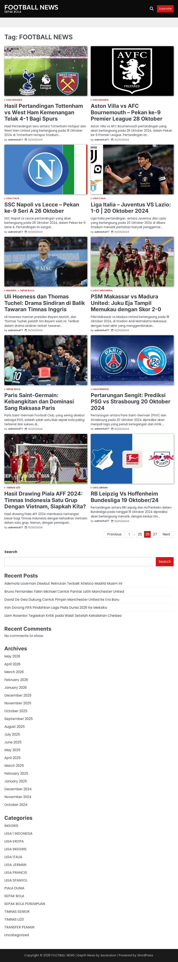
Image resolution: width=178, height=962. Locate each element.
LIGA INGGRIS (14, 100)
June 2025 (12, 742)
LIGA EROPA (14, 841)
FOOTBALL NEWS (31, 7)
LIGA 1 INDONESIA (103, 291)
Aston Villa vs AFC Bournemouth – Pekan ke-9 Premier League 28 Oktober (126, 112)
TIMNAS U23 (13, 488)
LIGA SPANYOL (15, 880)
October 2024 (16, 804)
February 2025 (16, 773)
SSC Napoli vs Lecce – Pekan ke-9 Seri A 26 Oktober (41, 207)
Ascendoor (108, 955)
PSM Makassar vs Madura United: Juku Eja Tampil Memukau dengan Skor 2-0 (126, 302)
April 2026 (12, 664)
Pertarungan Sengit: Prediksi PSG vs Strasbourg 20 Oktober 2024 (130, 401)
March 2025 (14, 765)
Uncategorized (16, 935)
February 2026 (16, 679)
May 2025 (12, 750)
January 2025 (15, 781)
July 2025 (12, 734)
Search (10, 551)
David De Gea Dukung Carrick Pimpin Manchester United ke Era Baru (61, 599)
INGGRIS (11, 291)
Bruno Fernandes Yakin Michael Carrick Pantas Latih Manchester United (64, 591)
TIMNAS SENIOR (17, 911)
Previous (114, 534)
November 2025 (17, 703)
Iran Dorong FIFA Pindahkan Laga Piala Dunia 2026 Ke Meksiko (55, 607)
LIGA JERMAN (100, 488)
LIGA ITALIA (12, 198)
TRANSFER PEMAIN (19, 927)
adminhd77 (15, 139)
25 (140, 534)
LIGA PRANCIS (101, 389)
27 (155, 534)
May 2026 (12, 656)
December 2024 (18, 789)
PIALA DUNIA (14, 888)
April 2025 (12, 758)
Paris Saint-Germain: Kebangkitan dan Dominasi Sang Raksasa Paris (39, 401)
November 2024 (17, 797)
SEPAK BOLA (27, 291)
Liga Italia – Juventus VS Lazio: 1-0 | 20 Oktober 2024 (131, 207)
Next (166, 534)
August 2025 (14, 726)
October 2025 (15, 711)
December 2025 (17, 695)
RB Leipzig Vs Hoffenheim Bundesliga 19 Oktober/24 (125, 496)
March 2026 (14, 672)
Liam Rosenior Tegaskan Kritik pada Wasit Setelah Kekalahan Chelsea (63, 615)
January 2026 (15, 687)
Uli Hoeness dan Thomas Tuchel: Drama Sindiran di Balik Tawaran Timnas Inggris (44, 302)
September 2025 (18, 719)
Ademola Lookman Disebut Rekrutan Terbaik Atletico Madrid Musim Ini (63, 583)
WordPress (145, 955)
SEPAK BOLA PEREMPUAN (24, 903)
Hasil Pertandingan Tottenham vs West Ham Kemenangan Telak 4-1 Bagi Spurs (43, 112)
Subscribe (165, 8)
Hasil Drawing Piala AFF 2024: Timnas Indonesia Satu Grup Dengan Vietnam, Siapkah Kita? (45, 500)
